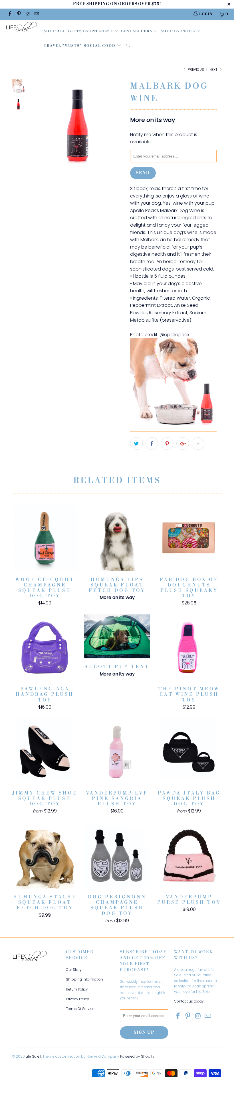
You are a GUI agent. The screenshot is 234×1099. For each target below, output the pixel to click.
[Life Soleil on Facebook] (9, 14)
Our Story (74, 969)
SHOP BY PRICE (178, 31)
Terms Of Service (80, 1008)
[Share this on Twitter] (136, 443)
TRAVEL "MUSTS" (63, 46)
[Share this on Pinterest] (167, 443)
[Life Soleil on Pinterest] (18, 14)
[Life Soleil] (21, 27)
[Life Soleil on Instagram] (27, 14)
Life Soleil (33, 1056)
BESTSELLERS (136, 31)
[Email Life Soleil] (36, 14)
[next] (119, 130)
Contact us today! (189, 1001)
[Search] (128, 46)
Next (213, 69)
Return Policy (77, 989)
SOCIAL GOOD (100, 46)
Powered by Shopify (137, 1056)
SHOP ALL (55, 31)
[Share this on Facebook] (152, 443)
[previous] (36, 130)
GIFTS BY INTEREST (91, 31)
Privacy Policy (77, 999)
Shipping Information (84, 979)
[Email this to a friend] (198, 443)
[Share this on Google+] (182, 443)
